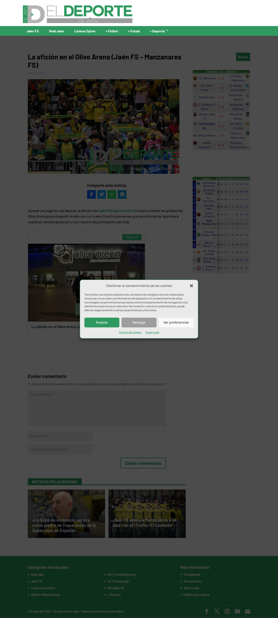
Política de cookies (130, 332)
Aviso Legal (152, 332)
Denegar (139, 322)
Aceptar (102, 322)
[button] (191, 286)
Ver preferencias (176, 322)
